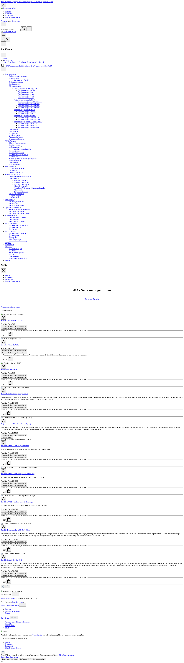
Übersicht (4, 62)
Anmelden (4, 21)
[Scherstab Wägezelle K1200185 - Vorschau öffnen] (3, 317)
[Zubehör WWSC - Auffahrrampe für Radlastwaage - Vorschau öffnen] (3, 470)
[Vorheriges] (3, 586)
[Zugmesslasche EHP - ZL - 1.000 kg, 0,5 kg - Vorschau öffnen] (3, 421)
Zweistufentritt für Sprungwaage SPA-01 (14, 394)
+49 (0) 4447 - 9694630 (9, 598)
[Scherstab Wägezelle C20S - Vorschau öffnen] (3, 342)
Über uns (8, 609)
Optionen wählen (7, 437)
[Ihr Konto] (3, 43)
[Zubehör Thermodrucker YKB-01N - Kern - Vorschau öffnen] (3, 527)
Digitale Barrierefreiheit (13, 17)
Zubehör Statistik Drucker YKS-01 (12, 560)
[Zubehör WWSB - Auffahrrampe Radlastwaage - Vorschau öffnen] (3, 499)
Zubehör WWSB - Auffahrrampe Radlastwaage (17, 502)
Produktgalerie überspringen (10, 307)
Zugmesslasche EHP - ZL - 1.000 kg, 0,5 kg (16, 424)
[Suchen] (23, 28)
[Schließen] (2, 661)
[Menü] (3, 24)
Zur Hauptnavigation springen (43, 2)
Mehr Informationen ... (67, 655)
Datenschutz (9, 15)
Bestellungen (32, 62)
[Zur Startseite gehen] (8, 8)
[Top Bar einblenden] (3, 69)
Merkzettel (40, 62)
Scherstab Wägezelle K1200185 (11, 320)
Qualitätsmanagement (12, 611)
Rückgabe (8, 624)
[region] (92, 447)
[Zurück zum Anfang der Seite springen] (3, 652)
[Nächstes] (8, 586)
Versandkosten (37, 635)
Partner (7, 613)
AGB (7, 628)
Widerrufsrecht (10, 626)
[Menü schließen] (3, 55)
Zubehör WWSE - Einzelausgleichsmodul (15, 446)
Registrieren (16, 21)
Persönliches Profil (14, 62)
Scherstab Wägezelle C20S (10, 345)
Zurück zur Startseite (92, 299)
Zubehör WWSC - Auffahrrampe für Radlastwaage (18, 474)
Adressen (24, 62)
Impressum (8, 13)
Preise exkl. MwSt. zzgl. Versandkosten (14, 326)
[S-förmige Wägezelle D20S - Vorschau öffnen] (3, 366)
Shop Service (5, 618)
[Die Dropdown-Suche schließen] (29, 28)
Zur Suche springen (26, 2)
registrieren (8, 60)
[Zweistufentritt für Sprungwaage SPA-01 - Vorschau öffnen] (3, 391)
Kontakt (8, 12)
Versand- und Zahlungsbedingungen (17, 622)
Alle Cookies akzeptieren (37, 659)
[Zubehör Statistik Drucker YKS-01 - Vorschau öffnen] (3, 557)
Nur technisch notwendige (10, 659)
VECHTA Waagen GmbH (10, 605)
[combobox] (11, 30)
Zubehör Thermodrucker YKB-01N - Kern (15, 530)
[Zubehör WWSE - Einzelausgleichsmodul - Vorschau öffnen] (3, 442)
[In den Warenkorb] (10, 334)
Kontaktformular (17, 602)
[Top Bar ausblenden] (3, 5)
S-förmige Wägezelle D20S (10, 369)
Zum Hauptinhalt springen (10, 2)
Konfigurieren (24, 659)
